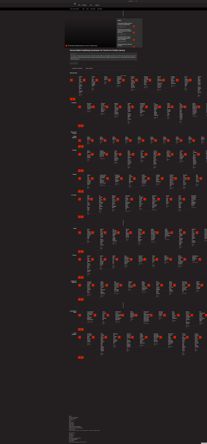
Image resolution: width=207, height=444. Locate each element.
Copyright (71, 434)
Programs (97, 5)
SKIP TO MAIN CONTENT (20, 0)
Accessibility (71, 440)
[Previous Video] (71, 99)
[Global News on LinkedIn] (77, 414)
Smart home (71, 425)
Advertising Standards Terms (75, 438)
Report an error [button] (89, 68)
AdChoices (204, 443)
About (87, 8)
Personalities (92, 8)
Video (79, 5)
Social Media (99, 8)
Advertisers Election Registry (75, 426)
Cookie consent (72, 429)
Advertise (71, 436)
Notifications (71, 423)
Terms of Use (71, 435)
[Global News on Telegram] (110, 414)
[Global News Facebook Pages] (77, 406)
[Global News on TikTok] (93, 414)
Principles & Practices (73, 417)
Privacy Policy (72, 433)
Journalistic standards (77, 68)
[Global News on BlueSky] (126, 414)
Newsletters (71, 422)
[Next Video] (74, 99)
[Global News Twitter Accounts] (93, 406)
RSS (70, 421)
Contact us (71, 420)
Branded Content (72, 418)
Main (84, 8)
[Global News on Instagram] (126, 406)
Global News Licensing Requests (76, 427)
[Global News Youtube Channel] (110, 406)
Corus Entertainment (73, 439)
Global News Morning (74, 9)
